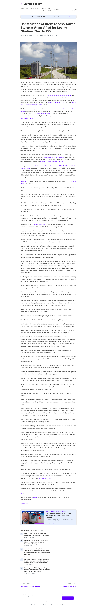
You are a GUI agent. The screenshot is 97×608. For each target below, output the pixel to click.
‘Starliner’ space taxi (38, 224)
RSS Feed (49, 9)
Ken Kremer (25, 35)
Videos (26, 8)
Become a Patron (67, 598)
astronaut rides (45, 161)
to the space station (56, 161)
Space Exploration (52, 35)
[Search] (75, 9)
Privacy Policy (52, 602)
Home (22, 8)
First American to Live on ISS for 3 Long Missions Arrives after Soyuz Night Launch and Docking (36, 542)
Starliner (23, 181)
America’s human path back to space (59, 95)
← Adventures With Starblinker (30, 586)
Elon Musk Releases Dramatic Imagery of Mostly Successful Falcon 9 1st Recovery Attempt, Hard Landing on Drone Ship (36, 561)
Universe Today (32, 3)
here (72, 491)
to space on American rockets (54, 157)
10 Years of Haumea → (69, 586)
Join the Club (44, 9)
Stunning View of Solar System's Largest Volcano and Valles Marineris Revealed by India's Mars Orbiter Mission (37, 569)
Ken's (35, 497)
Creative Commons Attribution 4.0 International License (54, 604)
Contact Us (44, 602)
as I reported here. (45, 478)
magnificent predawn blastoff (40, 113)
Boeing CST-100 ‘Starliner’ (56, 102)
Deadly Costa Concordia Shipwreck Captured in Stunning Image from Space (36, 534)
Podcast (32, 8)
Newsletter (38, 8)
